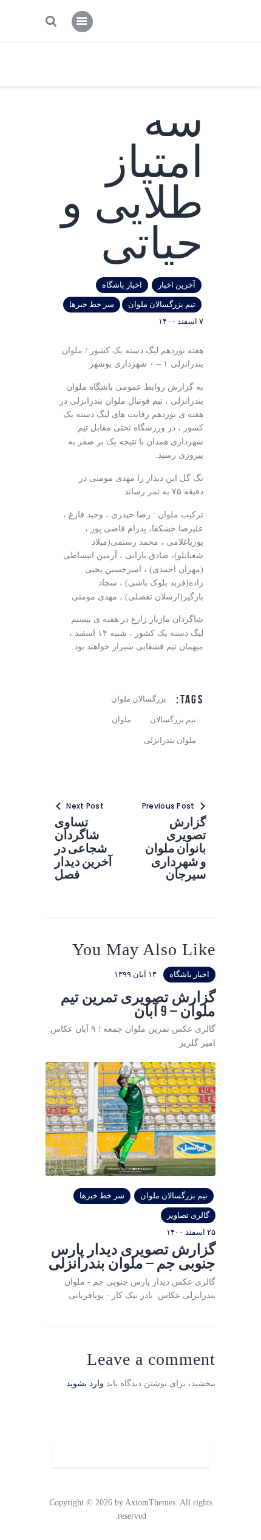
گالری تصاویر (188, 1215)
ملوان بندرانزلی (170, 740)
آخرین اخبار (176, 284)
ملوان (121, 719)
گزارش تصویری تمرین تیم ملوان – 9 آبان (138, 1004)
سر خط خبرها (91, 304)
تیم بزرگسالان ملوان (161, 304)
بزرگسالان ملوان (138, 698)
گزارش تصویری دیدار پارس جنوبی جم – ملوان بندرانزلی (132, 1256)
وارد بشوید (85, 1383)
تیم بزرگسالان (173, 719)
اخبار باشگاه (122, 284)
